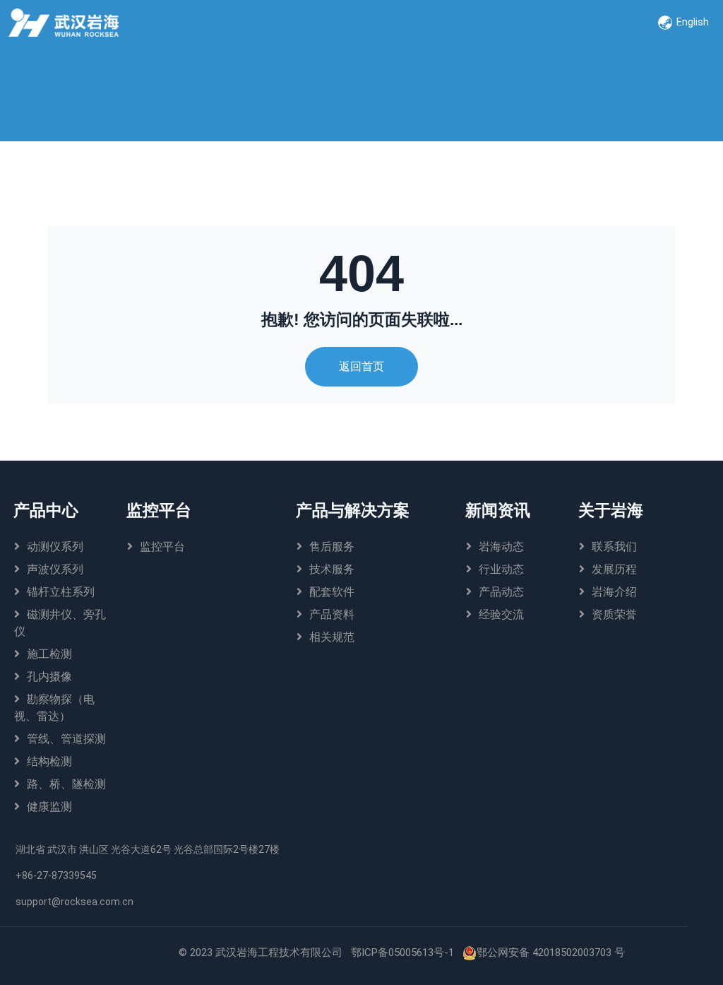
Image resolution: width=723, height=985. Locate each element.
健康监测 (49, 806)
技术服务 (331, 569)
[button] (683, 23)
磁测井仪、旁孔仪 (60, 623)
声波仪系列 (55, 569)
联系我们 (614, 546)
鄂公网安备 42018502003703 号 (551, 952)
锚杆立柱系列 (61, 591)
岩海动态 (501, 546)
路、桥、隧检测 (66, 784)
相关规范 (331, 637)
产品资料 (331, 614)
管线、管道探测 (66, 738)
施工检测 (49, 654)
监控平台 (162, 546)
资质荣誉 (614, 614)
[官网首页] (65, 22)
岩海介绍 (614, 591)
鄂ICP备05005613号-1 (402, 952)
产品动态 (501, 591)
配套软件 (331, 591)
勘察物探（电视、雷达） (54, 707)
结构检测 (49, 761)
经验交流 (501, 614)
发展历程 (614, 569)
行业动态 (501, 569)
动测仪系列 (55, 546)
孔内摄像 (49, 676)
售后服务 (331, 546)
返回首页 (361, 366)
